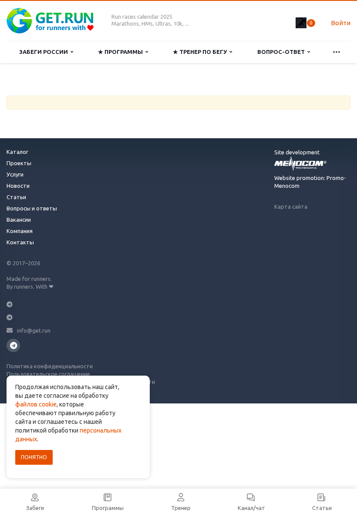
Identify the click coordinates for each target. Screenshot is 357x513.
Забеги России (45, 52)
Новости (18, 186)
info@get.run (34, 330)
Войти (340, 23)
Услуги (15, 174)
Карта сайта (290, 206)
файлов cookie (36, 404)
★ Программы (121, 52)
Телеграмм (13, 345)
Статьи (16, 197)
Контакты (20, 242)
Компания (20, 231)
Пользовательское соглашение (48, 374)
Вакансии (19, 220)
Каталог (17, 152)
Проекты (19, 163)
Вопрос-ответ (282, 52)
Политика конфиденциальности (50, 366)
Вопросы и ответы (32, 208)
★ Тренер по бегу (201, 52)
